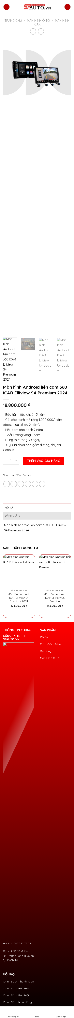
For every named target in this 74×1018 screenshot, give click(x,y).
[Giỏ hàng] (67, 7)
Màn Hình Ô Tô (38, 21)
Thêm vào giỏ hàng (43, 461)
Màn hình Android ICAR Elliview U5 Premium (55, 597)
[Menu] (6, 7)
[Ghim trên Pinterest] (35, 484)
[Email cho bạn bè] (28, 484)
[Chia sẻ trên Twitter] (21, 484)
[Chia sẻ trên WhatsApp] (6, 484)
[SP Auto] (37, 7)
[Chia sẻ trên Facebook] (13, 484)
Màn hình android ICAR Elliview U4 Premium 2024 (19, 597)
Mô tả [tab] (9, 507)
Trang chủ (13, 21)
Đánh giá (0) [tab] (13, 515)
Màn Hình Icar (24, 475)
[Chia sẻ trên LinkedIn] (42, 484)
